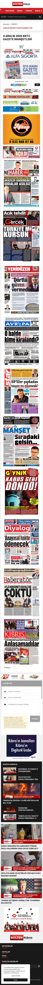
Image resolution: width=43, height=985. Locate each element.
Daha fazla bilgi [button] (16, 975)
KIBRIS (19, 11)
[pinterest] (20, 85)
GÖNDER (35, 719)
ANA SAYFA (10, 11)
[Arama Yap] (40, 17)
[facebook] (12, 85)
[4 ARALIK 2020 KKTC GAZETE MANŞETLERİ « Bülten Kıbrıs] (21, 4)
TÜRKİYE (28, 11)
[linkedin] (17, 85)
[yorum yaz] (25, 85)
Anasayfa (6, 24)
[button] (41, 11)
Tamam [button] (16, 980)
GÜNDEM (14, 24)
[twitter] (14, 85)
